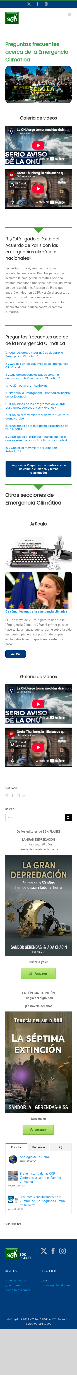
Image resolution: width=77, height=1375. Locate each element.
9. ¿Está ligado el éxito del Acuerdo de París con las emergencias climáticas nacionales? (36, 438)
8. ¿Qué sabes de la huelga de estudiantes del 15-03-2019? (37, 427)
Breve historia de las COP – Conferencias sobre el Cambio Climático (40, 1177)
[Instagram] (18, 795)
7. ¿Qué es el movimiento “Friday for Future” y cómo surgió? (37, 417)
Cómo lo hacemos (17, 1290)
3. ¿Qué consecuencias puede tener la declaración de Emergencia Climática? (32, 376)
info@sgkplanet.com (55, 1285)
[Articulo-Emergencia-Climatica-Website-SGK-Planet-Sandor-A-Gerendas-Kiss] (38, 573)
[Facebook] (12, 795)
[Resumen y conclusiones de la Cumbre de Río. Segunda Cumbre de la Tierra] (13, 1197)
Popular (16, 1147)
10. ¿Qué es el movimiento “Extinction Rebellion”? (31, 450)
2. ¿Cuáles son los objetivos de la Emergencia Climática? (36, 365)
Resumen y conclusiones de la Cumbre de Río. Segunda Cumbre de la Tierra (43, 1201)
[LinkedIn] (24, 795)
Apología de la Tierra (34, 1157)
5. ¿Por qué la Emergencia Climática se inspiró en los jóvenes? (37, 395)
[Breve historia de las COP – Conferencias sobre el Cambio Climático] (13, 1174)
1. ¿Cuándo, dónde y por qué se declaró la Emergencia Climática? (34, 354)
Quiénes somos (16, 1280)
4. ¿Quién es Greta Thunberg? (26, 386)
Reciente (38, 1147)
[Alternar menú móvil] (70, 14)
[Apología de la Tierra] (13, 1157)
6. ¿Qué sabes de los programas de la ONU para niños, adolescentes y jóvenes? (35, 406)
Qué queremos (15, 1285)
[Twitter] (6, 795)
